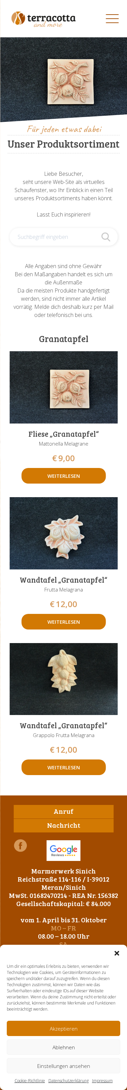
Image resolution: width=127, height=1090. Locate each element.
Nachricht (63, 825)
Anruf (63, 811)
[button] (116, 953)
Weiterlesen (63, 475)
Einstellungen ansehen (63, 1066)
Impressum (102, 1081)
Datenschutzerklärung (68, 1081)
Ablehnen (63, 1047)
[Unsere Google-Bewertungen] (64, 850)
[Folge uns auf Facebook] (20, 845)
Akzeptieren (64, 1028)
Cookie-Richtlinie (30, 1081)
